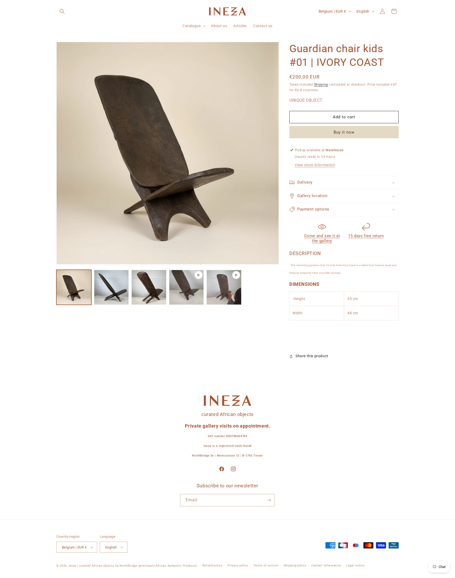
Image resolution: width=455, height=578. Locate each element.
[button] (62, 11)
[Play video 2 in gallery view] (223, 287)
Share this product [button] (311, 356)
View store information (315, 165)
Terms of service (265, 565)
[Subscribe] (269, 500)
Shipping (321, 84)
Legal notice (355, 565)
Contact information (326, 565)
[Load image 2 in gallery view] (111, 287)
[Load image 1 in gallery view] (73, 287)
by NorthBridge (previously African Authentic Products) (156, 565)
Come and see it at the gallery (322, 238)
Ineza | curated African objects (92, 565)
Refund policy (212, 565)
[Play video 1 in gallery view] (186, 287)
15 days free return (366, 235)
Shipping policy (295, 565)
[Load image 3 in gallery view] (148, 287)
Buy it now (344, 132)
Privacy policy (238, 565)
